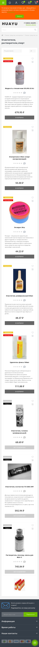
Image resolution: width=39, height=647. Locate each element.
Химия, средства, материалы (14, 35)
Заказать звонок (31, 25)
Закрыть (19, 16)
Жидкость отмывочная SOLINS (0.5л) (19, 88)
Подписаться (31, 614)
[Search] (35, 30)
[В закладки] (32, 58)
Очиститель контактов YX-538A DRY (19, 487)
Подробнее (11, 12)
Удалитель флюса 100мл (19, 362)
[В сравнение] (32, 62)
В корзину (19, 118)
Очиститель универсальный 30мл (19, 296)
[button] (16, 2)
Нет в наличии (19, 447)
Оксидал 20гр (19, 227)
